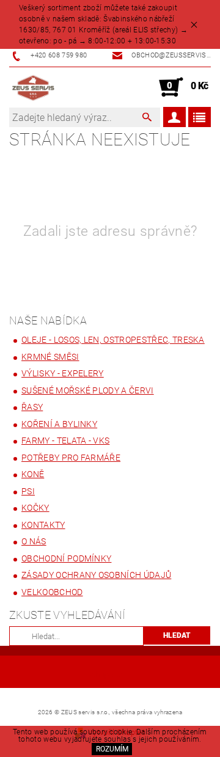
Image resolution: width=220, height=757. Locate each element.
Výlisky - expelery (62, 373)
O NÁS (33, 541)
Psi (28, 491)
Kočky (35, 508)
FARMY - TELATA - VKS (65, 440)
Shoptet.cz (109, 674)
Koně (32, 474)
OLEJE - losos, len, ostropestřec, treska (113, 340)
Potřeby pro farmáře (70, 458)
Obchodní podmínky (66, 558)
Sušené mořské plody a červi (87, 390)
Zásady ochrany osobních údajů (96, 575)
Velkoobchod (52, 592)
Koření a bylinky (59, 424)
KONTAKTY (43, 525)
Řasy (32, 407)
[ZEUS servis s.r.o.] (33, 87)
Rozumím (112, 749)
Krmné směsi (50, 357)
